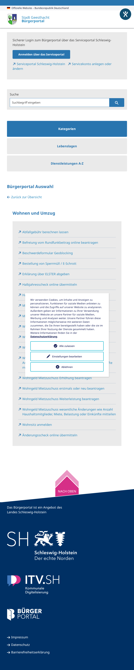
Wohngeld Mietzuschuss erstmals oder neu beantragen (63, 388)
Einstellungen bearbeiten (67, 356)
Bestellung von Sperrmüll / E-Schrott (49, 263)
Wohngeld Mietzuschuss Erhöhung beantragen (57, 378)
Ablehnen (67, 367)
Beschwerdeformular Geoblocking (47, 253)
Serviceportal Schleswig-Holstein (41, 64)
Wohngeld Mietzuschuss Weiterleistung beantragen (60, 399)
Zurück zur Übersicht (26, 197)
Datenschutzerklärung (43, 336)
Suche (14, 94)
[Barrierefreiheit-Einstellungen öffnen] (125, 14)
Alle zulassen (67, 346)
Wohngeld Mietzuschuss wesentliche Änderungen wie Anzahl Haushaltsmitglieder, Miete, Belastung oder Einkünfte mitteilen (69, 411)
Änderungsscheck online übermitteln (49, 435)
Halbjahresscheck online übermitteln (49, 284)
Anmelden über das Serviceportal (41, 54)
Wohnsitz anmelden (37, 424)
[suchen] (116, 102)
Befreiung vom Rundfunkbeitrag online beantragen (60, 242)
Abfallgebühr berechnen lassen (45, 232)
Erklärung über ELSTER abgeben (45, 274)
